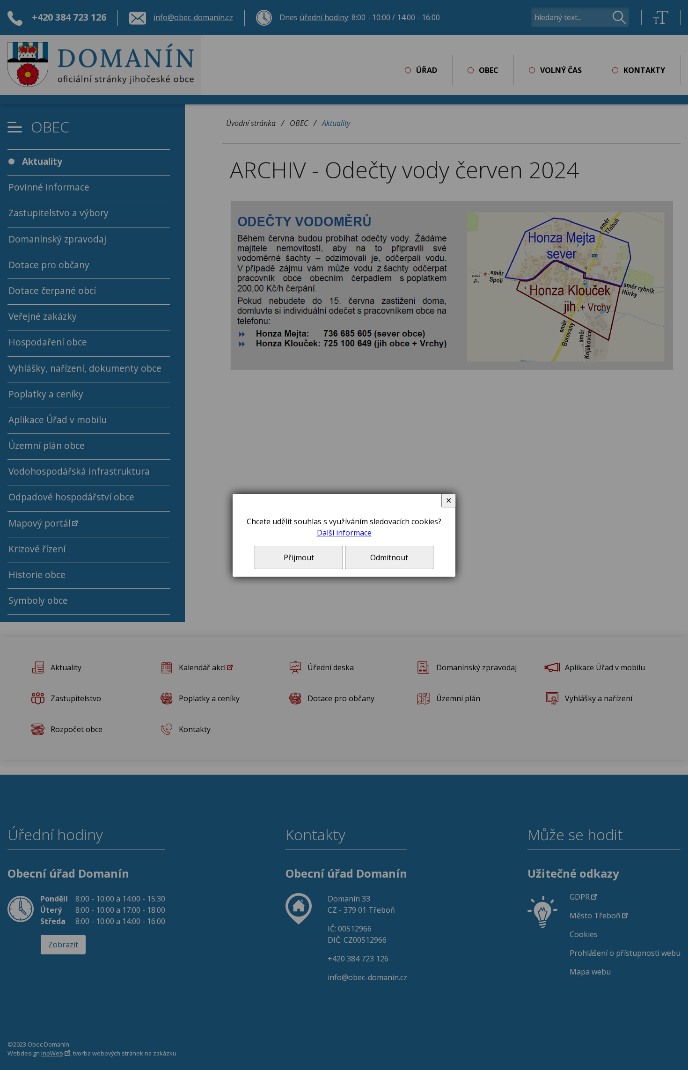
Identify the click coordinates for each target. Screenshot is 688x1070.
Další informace (344, 533)
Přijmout (299, 557)
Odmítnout (389, 557)
